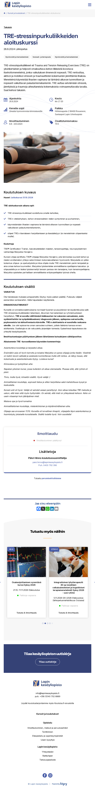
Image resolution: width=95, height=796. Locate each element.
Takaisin (8, 27)
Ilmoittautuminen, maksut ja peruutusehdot (47, 728)
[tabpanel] (27, 582)
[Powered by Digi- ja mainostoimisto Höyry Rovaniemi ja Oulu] (59, 783)
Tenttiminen (47, 732)
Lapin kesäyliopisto (48, 747)
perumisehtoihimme (51, 478)
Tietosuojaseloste (47, 760)
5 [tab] (52, 623)
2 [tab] (45, 623)
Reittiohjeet (47, 756)
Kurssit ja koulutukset (47, 714)
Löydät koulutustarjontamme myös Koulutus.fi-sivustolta (47, 703)
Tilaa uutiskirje (47, 662)
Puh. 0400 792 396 (47, 465)
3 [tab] (47, 623)
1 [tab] (43, 623)
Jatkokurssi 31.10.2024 (22, 197)
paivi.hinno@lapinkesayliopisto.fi (47, 462)
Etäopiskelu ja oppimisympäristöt (47, 736)
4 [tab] (50, 623)
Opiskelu (47, 723)
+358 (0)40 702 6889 (50, 696)
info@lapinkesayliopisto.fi (47, 693)
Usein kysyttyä (47, 740)
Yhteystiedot (47, 752)
